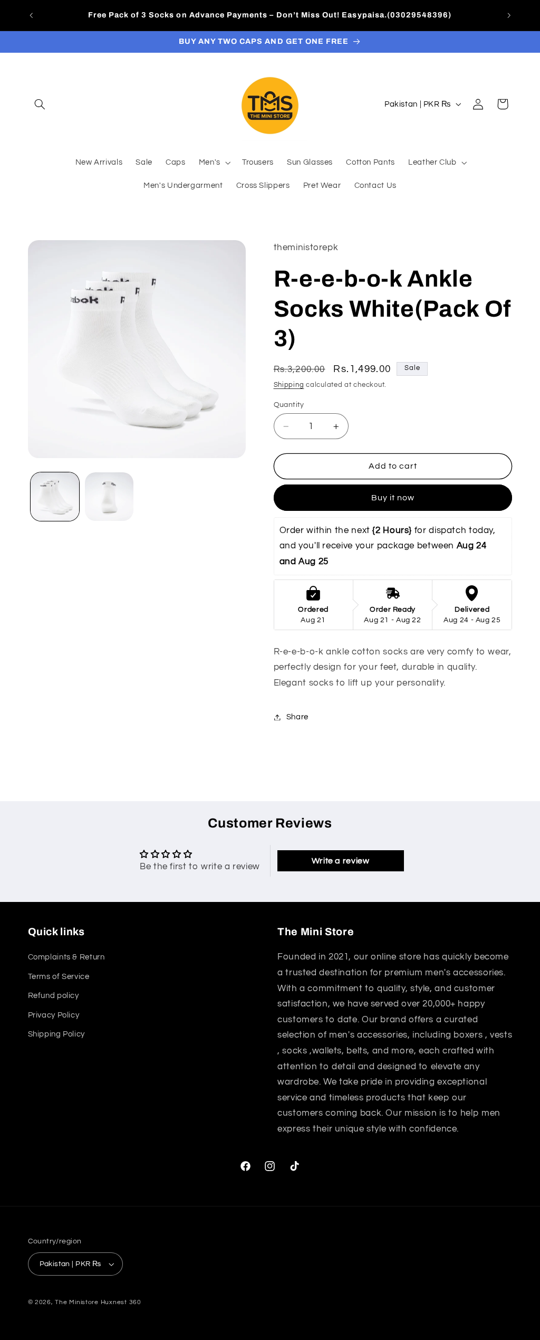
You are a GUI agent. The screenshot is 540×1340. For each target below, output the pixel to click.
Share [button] (297, 717)
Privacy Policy (54, 1015)
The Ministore (77, 1302)
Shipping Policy (56, 1034)
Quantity (289, 404)
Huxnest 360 (121, 1302)
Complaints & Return (66, 957)
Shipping (289, 385)
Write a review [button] (341, 861)
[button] (40, 104)
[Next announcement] (508, 15)
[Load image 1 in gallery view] (55, 496)
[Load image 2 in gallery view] (109, 496)
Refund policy (53, 996)
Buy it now (393, 497)
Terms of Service (59, 977)
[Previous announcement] (31, 15)
